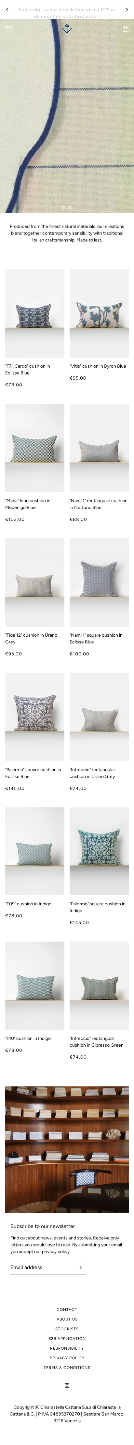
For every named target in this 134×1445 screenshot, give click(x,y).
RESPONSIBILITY (67, 1348)
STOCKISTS (67, 1329)
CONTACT (67, 1309)
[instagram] (67, 1385)
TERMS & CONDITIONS (67, 1367)
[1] (64, 207)
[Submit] (80, 1267)
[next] (126, 10)
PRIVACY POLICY (67, 1358)
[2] (70, 207)
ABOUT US (67, 1319)
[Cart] (125, 29)
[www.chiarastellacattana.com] (67, 29)
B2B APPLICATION (67, 1338)
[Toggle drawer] (8, 28)
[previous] (7, 10)
